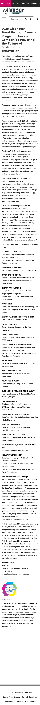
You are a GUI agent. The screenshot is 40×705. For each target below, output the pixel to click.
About (10, 692)
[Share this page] (36, 19)
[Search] (26, 19)
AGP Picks (5, 3)
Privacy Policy (30, 701)
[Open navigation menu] (4, 19)
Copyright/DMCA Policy (13, 701)
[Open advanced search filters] (31, 19)
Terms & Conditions (29, 697)
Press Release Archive (23, 692)
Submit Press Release (11, 697)
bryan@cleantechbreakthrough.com (16, 574)
